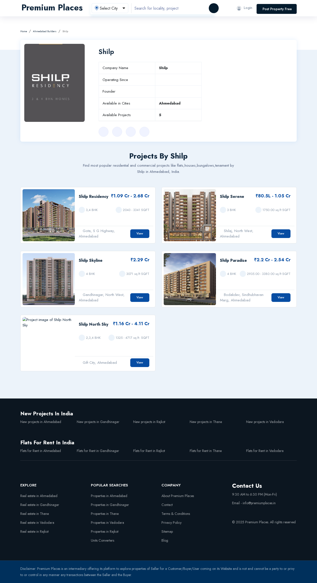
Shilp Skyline (91, 260)
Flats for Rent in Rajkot (149, 450)
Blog (164, 540)
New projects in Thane (206, 421)
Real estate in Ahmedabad (38, 495)
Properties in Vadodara (107, 522)
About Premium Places (177, 495)
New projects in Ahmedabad (40, 421)
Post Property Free (277, 8)
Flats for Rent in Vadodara (265, 450)
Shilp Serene (232, 196)
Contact (167, 504)
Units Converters (102, 540)
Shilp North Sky (93, 324)
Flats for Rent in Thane (206, 450)
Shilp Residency (93, 196)
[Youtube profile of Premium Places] (234, 511)
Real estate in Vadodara (37, 522)
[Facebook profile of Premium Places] (243, 511)
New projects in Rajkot (149, 421)
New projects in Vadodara (265, 421)
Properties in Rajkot (104, 531)
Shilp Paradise (233, 260)
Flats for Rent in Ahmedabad (40, 450)
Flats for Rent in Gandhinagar (98, 450)
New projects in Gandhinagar (98, 421)
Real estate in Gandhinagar (39, 504)
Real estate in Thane (34, 513)
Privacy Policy (171, 522)
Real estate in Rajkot (34, 531)
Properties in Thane (105, 513)
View (139, 233)
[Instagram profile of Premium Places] (252, 511)
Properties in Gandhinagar (110, 504)
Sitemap (167, 531)
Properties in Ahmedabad (109, 495)
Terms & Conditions (175, 513)
